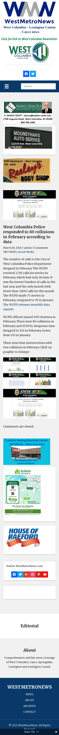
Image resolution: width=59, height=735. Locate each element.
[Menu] (7, 86)
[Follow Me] (33, 73)
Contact (29, 711)
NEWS (13, 251)
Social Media (26, 251)
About (29, 700)
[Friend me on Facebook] (26, 73)
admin (28, 247)
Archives (29, 706)
